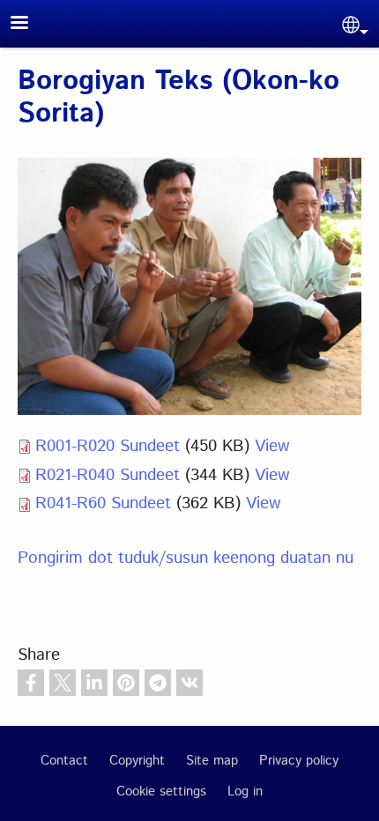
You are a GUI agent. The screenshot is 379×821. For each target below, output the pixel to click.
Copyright (137, 761)
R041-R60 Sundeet (103, 503)
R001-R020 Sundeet (107, 446)
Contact (64, 761)
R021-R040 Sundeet (107, 475)
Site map (212, 761)
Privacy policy (298, 761)
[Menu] (30, 24)
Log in (245, 792)
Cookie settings (161, 792)
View (272, 446)
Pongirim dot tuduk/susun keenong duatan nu (185, 558)
